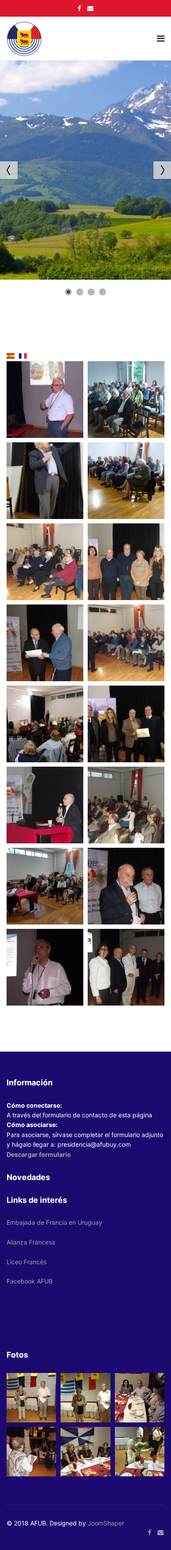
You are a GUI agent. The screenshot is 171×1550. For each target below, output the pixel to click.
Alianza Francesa (31, 1242)
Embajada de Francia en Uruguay (54, 1222)
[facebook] (79, 8)
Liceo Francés (26, 1262)
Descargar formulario (39, 1154)
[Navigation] (160, 38)
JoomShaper (106, 1523)
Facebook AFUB (30, 1281)
